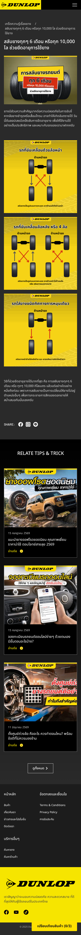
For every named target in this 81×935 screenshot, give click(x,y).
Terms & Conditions (52, 805)
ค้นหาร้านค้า (10, 857)
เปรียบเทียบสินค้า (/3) (54, 926)
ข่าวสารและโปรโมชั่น (15, 819)
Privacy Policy (48, 812)
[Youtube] (16, 912)
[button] (20, 425)
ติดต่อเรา (9, 826)
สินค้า (7, 805)
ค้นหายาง (9, 850)
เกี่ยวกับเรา (10, 812)
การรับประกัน (47, 819)
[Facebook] (6, 912)
